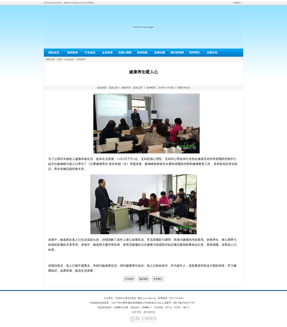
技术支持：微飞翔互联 (143, 312)
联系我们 (194, 52)
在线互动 (212, 52)
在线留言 (237, 2)
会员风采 (107, 52)
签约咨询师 (177, 52)
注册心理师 (125, 52)
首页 (59, 59)
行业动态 (90, 52)
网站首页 (53, 52)
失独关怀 (81, 59)
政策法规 (159, 52)
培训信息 (142, 52)
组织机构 (72, 52)
